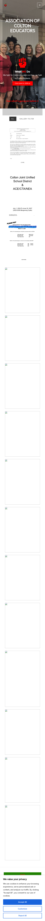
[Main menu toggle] (39, 5)
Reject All (22, 915)
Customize (22, 909)
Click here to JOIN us (22, 83)
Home (22, 874)
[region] (22, 898)
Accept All (22, 902)
